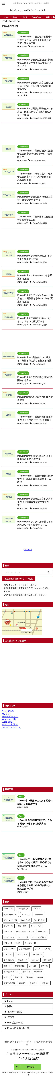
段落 (44, 183)
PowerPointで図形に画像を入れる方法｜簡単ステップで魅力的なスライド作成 (35, 111)
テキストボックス (25, 931)
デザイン (9, 937)
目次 (7, 977)
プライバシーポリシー (25, 1042)
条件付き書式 (11, 972)
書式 (44, 966)
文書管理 (20, 966)
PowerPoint (36, 17)
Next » (28, 549)
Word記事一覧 (15, 1022)
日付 (32, 966)
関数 (45, 983)
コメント (36, 926)
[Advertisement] (27, 135)
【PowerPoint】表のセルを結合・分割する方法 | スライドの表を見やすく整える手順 (35, 39)
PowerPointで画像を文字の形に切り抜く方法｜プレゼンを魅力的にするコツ (35, 85)
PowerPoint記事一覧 (18, 1028)
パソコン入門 (39, 937)
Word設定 (39, 920)
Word (25, 17)
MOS (36, 909)
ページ (8, 954)
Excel (15, 17)
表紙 (22, 983)
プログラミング (42, 949)
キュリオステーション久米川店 (27, 1053)
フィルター (31, 943)
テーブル (43, 931)
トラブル (23, 937)
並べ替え (37, 954)
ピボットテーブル (12, 943)
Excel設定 (23, 909)
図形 (45, 118)
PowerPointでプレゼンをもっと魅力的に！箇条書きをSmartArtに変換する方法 (35, 298)
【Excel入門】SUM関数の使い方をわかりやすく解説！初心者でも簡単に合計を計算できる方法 (34, 862)
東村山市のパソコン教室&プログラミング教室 (27, 1050)
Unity (39, 914)
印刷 (35, 960)
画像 (45, 69)
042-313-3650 (29, 1059)
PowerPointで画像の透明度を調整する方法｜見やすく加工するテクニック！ (35, 62)
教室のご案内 (9, 1042)
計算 (33, 983)
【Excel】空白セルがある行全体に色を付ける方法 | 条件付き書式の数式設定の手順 (35, 885)
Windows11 (10, 920)
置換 (29, 977)
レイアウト (22, 954)
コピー (21, 926)
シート (8, 931)
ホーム (5, 17)
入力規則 (9, 960)
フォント (9, 949)
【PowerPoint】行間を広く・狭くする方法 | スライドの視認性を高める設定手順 (35, 176)
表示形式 (9, 983)
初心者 (22, 960)
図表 (45, 262)
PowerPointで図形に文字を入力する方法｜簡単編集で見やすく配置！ (35, 501)
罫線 (18, 977)
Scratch (26, 914)
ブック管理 (24, 949)
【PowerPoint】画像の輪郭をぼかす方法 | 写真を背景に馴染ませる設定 (35, 478)
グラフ (8, 926)
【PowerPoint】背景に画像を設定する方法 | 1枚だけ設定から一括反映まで (35, 153)
